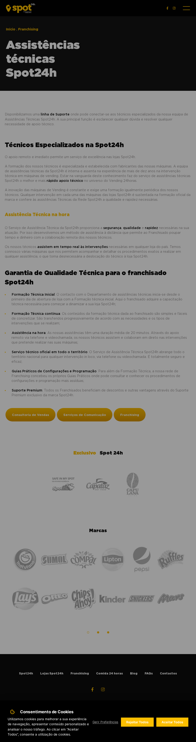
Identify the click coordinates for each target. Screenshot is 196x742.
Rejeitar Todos (137, 722)
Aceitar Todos (172, 722)
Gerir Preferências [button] (105, 722)
